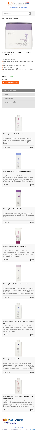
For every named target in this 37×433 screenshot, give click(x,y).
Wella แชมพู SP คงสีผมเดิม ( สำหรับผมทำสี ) (13, 133)
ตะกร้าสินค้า (24, 7)
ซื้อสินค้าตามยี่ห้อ (14, 7)
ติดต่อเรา (16, 427)
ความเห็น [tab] (6, 106)
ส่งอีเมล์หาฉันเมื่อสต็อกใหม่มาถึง (10, 82)
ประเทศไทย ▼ (32, 429)
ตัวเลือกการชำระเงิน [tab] (10, 102)
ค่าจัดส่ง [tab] (6, 94)
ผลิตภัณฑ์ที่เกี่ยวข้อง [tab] (10, 90)
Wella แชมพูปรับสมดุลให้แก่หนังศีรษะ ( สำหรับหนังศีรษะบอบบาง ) (18, 283)
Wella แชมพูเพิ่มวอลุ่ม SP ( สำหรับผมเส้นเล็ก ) (13, 208)
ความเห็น (21, 427)
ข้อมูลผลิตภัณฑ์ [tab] (8, 98)
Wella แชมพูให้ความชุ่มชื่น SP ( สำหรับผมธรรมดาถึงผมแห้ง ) (17, 171)
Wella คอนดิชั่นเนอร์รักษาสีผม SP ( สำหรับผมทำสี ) (14, 246)
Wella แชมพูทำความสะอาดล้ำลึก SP (11, 358)
